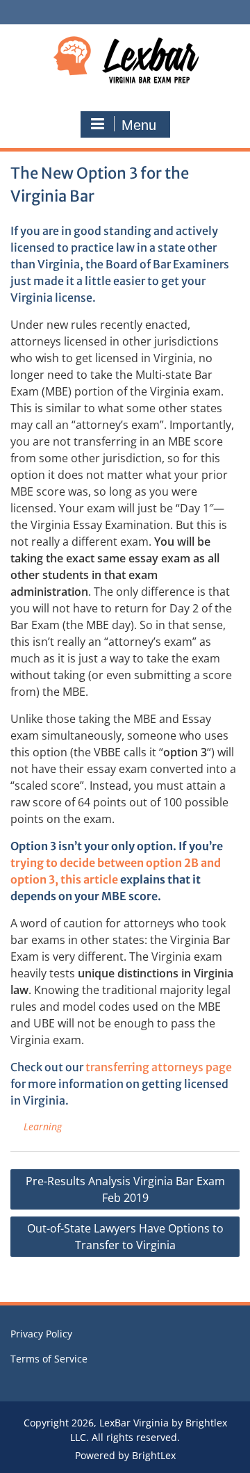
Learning (43, 1126)
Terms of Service (49, 1358)
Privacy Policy (41, 1333)
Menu (139, 125)
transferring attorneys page (158, 1067)
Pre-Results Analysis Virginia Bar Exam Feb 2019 (125, 1189)
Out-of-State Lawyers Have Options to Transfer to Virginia (125, 1237)
